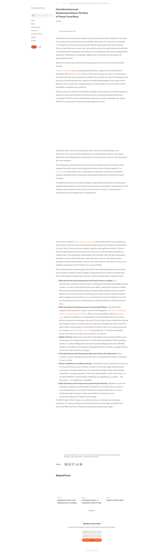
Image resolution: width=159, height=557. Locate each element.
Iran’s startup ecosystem (84, 242)
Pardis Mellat (76, 74)
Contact (33, 41)
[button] (66, 464)
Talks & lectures (35, 27)
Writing (59, 498)
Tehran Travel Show (64, 70)
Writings (33, 37)
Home (33, 21)
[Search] (33, 15)
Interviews (34, 31)
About (33, 24)
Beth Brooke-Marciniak (82, 330)
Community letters (36, 34)
